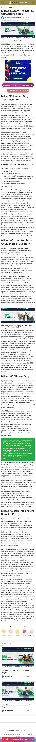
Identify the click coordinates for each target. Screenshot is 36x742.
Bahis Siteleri (9, 730)
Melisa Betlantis (10, 17)
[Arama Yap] (33, 2)
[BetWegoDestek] (18, 2)
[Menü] (2, 2)
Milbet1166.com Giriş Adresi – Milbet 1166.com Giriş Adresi (17, 672)
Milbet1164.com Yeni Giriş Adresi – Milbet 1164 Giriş (17, 706)
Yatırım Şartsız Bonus (23, 730)
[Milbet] (18, 70)
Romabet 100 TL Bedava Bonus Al (16, 85)
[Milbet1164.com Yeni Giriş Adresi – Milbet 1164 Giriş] (18, 691)
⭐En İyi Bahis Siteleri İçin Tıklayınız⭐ (18, 739)
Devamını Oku (29, 676)
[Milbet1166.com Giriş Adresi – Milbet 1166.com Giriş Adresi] (18, 657)
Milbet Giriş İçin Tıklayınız (16, 90)
